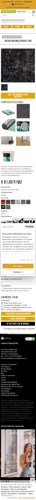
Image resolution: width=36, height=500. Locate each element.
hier (9, 329)
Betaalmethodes (6, 369)
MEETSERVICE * (29, 1)
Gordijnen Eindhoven (13, 416)
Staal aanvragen (18, 318)
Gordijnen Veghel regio (15, 413)
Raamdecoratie (13, 400)
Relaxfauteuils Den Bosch (9, 395)
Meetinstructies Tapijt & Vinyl (10, 384)
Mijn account (21, 11)
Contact (6, 26)
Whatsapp (7, 338)
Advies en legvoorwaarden (18, 489)
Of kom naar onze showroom (23, 7)
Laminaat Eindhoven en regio (10, 411)
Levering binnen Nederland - (15, 305)
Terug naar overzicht (12, 37)
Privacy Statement (14, 487)
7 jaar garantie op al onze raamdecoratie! (21, 407)
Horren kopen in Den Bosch (21, 409)
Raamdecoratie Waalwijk (9, 382)
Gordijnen (4, 400)
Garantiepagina (6, 388)
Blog (2, 373)
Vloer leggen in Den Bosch (14, 420)
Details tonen (25, 260)
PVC (22, 405)
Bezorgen (4, 371)
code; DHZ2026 (9, 7)
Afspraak (17, 26)
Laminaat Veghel (6, 409)
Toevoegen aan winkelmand (18, 313)
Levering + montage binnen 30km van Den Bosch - (16, 308)
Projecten (28, 26)
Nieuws (3, 380)
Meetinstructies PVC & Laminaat (11, 386)
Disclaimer (4, 487)
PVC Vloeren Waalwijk (13, 405)
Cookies (30, 493)
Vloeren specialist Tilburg (9, 402)
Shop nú (14, 7)
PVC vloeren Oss (24, 400)
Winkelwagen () (9, 11)
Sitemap (23, 487)
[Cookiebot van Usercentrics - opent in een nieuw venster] (25, 226)
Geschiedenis (5, 367)
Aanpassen (17, 272)
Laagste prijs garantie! (8, 393)
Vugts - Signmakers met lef (26, 498)
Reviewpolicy (5, 391)
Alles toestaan (18, 266)
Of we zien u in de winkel (18, 323)
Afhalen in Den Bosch (13, 303)
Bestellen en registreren (8, 364)
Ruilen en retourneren (8, 375)
